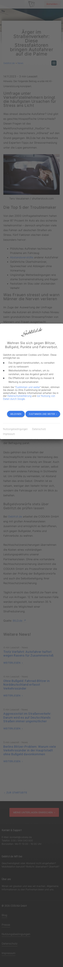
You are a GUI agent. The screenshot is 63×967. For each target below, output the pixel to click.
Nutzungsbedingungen (15, 428)
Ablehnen (15, 414)
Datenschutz (39, 428)
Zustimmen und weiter (27, 387)
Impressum (9, 433)
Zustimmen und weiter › (43, 414)
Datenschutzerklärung (19, 395)
